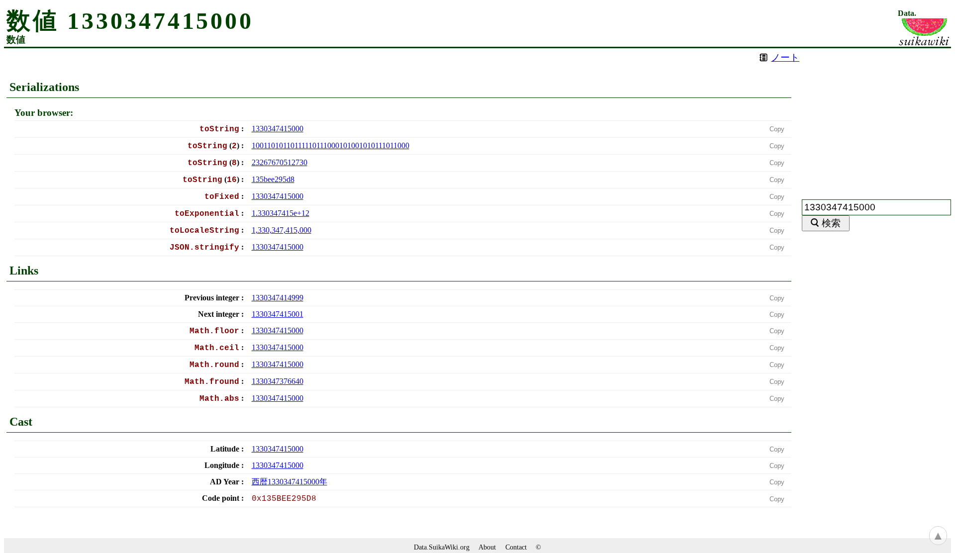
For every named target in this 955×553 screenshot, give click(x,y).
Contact (516, 547)
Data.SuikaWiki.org (442, 547)
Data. (907, 13)
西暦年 (289, 481)
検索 (831, 223)
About (487, 547)
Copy (776, 129)
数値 (15, 39)
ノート (785, 57)
